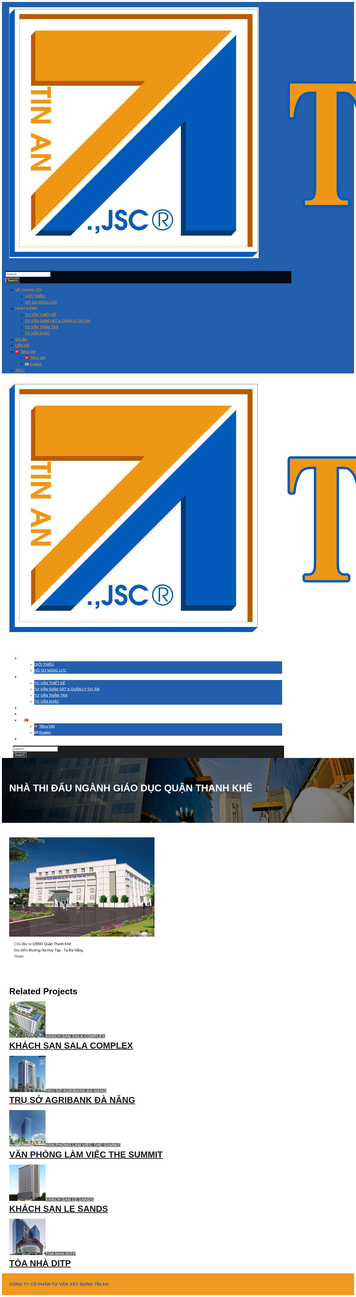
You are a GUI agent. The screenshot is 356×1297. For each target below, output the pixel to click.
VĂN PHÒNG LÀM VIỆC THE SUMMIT (83, 1145)
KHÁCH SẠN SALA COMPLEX (75, 1036)
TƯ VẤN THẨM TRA (41, 327)
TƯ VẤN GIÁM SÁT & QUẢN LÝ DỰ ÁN (57, 321)
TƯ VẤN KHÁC (37, 333)
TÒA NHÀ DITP (61, 1254)
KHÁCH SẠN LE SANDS (70, 1199)
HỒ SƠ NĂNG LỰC (41, 302)
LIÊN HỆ (22, 345)
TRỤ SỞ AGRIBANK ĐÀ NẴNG (76, 1091)
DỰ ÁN (21, 339)
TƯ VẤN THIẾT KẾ (40, 315)
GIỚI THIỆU (35, 296)
